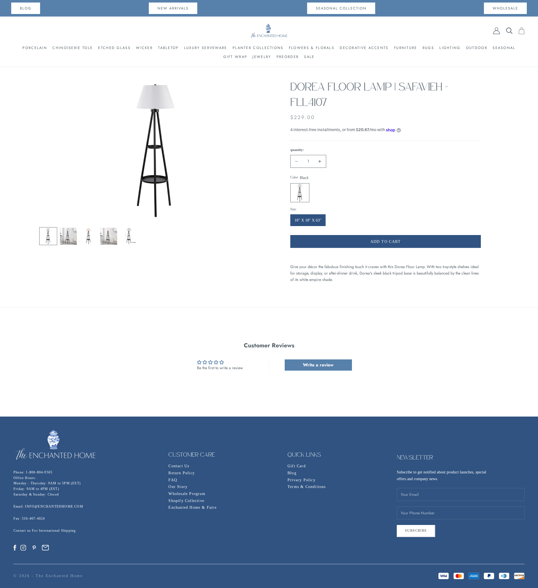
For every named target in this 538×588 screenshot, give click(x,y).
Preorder (288, 56)
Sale (309, 56)
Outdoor (476, 47)
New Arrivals (173, 8)
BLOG (25, 8)
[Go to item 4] (109, 236)
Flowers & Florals (311, 47)
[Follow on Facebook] (14, 547)
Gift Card (296, 466)
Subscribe (416, 531)
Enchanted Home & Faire (192, 507)
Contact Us (178, 466)
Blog (291, 473)
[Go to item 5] (129, 236)
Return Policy (181, 473)
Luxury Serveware (205, 47)
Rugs (428, 47)
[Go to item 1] (48, 236)
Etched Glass (114, 47)
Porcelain (34, 47)
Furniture (405, 47)
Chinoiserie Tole (72, 47)
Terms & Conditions (306, 487)
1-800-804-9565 (39, 472)
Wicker (144, 47)
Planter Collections (258, 47)
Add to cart (385, 242)
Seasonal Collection (341, 8)
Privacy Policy (301, 480)
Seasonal (504, 47)
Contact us (22, 531)
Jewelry (261, 56)
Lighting (449, 47)
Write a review (318, 365)
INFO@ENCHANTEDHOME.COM (54, 506)
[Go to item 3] (89, 236)
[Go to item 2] (68, 236)
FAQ (172, 480)
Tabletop (168, 47)
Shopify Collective (186, 501)
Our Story (177, 487)
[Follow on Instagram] (23, 547)
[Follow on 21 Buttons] (45, 547)
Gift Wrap (235, 56)
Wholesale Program (186, 494)
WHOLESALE (505, 8)
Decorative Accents (364, 47)
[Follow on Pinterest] (34, 547)
